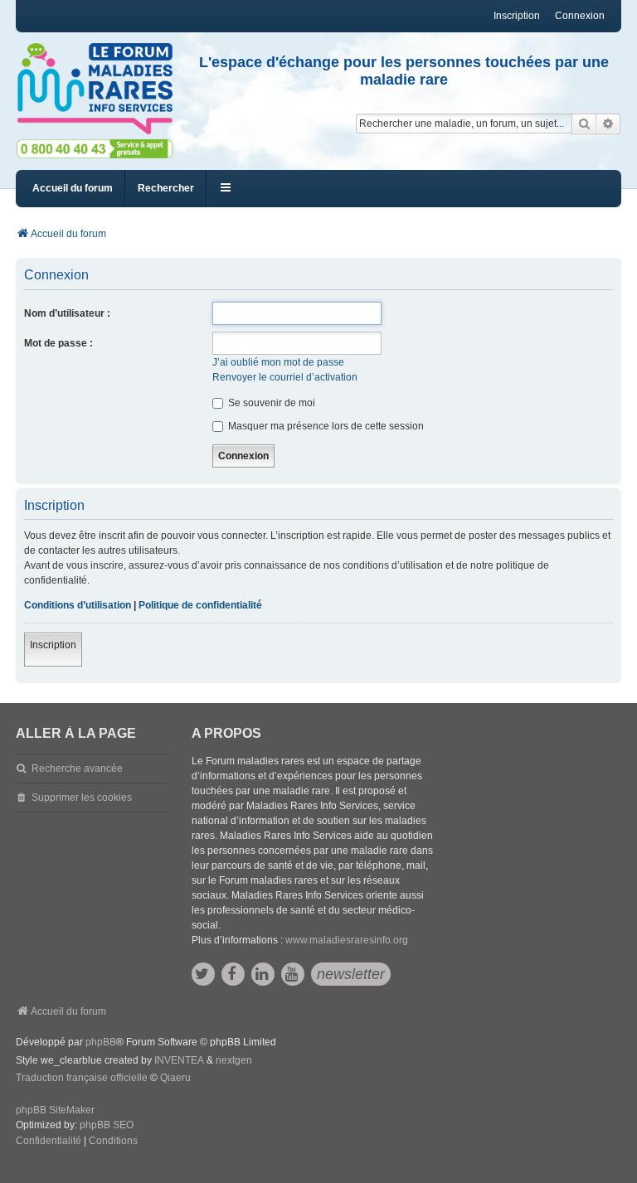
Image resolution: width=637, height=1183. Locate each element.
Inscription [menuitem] (517, 16)
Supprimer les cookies (82, 797)
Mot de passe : (58, 343)
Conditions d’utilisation (77, 605)
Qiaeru (175, 1078)
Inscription (53, 645)
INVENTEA (179, 1060)
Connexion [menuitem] (580, 16)
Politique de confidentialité (200, 605)
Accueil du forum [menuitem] (72, 188)
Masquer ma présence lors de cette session (325, 426)
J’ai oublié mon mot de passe (278, 362)
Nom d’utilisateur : (67, 313)
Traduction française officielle (82, 1078)
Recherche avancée (77, 768)
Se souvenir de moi (270, 403)
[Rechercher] (583, 123)
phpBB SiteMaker (55, 1110)
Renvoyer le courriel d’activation (284, 377)
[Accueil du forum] (95, 89)
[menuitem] (48, 1141)
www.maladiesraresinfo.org (346, 940)
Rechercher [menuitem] (166, 188)
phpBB (100, 1042)
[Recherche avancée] (608, 123)
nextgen (234, 1060)
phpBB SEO (107, 1125)
